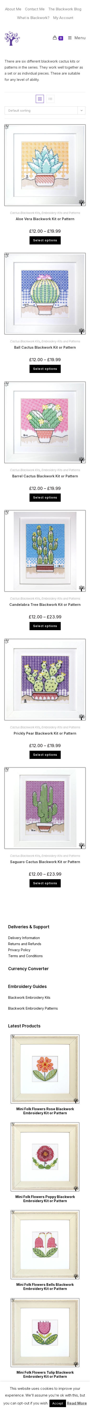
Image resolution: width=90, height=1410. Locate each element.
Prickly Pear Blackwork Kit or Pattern (45, 733)
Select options (45, 240)
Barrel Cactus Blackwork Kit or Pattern (45, 476)
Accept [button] (57, 1403)
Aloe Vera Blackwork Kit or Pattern (45, 219)
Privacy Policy (19, 950)
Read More (77, 1403)
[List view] (50, 99)
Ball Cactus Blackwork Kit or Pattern (45, 347)
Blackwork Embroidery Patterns (33, 1008)
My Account (63, 17)
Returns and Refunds (24, 944)
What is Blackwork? (33, 17)
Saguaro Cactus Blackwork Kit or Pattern (45, 862)
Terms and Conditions (25, 956)
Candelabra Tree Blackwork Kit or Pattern (45, 604)
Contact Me (35, 9)
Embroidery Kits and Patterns (61, 213)
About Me (13, 9)
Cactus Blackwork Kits (25, 213)
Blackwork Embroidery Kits (29, 997)
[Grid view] (40, 99)
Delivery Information (24, 938)
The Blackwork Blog (64, 9)
